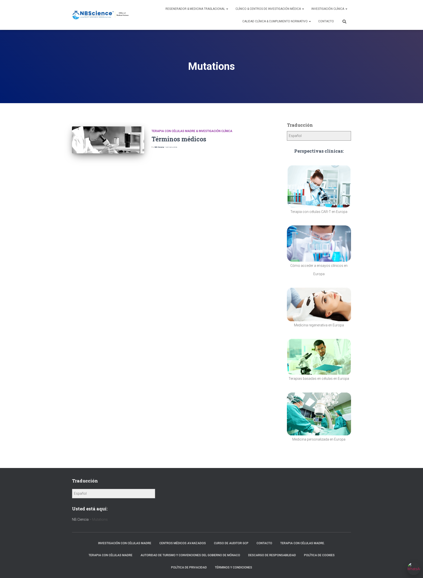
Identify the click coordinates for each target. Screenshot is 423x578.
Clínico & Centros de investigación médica (268, 9)
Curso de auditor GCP (231, 543)
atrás (170, 147)
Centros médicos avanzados (182, 543)
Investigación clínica (328, 9)
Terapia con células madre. (302, 543)
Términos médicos (179, 139)
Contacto (326, 21)
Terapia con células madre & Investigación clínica (192, 131)
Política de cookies (319, 555)
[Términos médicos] (108, 140)
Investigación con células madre (124, 543)
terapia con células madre (110, 555)
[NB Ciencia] (100, 15)
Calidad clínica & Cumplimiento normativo (275, 21)
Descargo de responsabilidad (272, 555)
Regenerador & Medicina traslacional (195, 9)
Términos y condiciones (233, 567)
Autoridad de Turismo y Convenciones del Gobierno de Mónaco (190, 555)
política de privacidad (189, 567)
